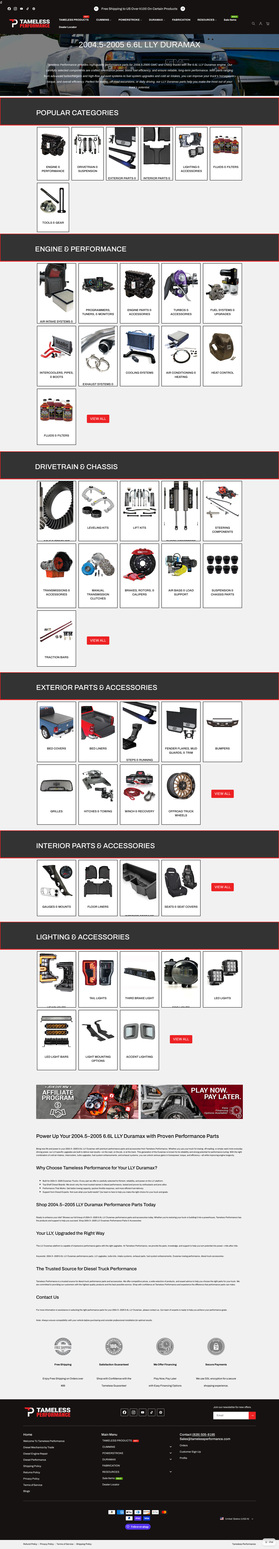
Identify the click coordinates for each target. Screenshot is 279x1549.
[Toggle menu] (171, 1446)
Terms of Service (65, 1544)
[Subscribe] (252, 1415)
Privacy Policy (47, 1544)
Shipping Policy (84, 1544)
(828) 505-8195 (203, 1434)
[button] (253, 23)
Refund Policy (30, 1544)
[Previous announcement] (96, 8)
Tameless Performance (244, 1544)
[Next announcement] (182, 8)
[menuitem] (74, 20)
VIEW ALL (98, 419)
